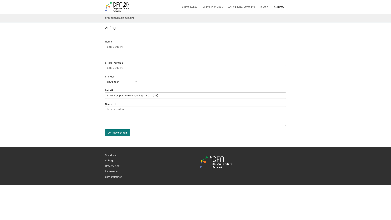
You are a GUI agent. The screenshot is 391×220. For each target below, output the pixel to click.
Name (108, 41)
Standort (110, 76)
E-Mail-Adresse (114, 62)
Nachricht (110, 104)
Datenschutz (112, 165)
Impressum (111, 171)
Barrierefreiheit (113, 176)
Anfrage (109, 160)
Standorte (111, 155)
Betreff (109, 90)
